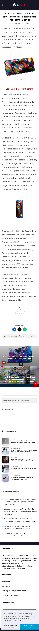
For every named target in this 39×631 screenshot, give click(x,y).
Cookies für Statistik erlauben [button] (29, 626)
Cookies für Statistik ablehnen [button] (10, 626)
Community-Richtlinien (10, 595)
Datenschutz (6, 586)
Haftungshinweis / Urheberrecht (14, 591)
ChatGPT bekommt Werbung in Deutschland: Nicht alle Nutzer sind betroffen (24, 451)
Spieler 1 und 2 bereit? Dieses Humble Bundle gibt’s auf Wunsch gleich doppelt (20, 502)
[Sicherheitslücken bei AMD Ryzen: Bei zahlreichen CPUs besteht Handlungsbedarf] (5, 459)
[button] (24, 620)
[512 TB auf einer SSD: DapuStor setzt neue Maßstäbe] (5, 468)
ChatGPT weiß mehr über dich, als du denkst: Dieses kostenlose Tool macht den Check (24, 441)
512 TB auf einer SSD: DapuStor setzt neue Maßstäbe (23, 469)
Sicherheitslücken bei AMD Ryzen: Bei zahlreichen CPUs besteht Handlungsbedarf (23, 460)
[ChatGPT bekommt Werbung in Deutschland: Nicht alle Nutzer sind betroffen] (5, 450)
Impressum (6, 582)
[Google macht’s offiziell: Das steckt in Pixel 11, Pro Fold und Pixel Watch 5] (5, 478)
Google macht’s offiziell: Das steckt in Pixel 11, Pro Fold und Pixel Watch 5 (23, 478)
